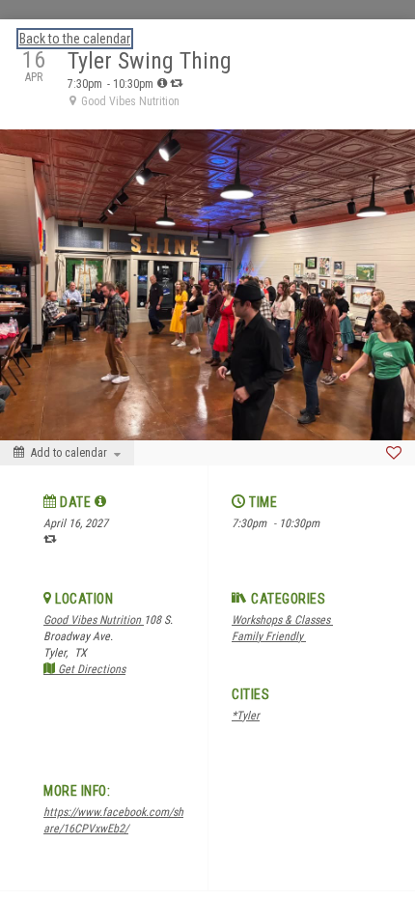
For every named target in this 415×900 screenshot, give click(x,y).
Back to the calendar (74, 38)
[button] (101, 501)
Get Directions (90, 669)
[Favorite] (393, 452)
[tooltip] (162, 83)
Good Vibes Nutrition (93, 620)
